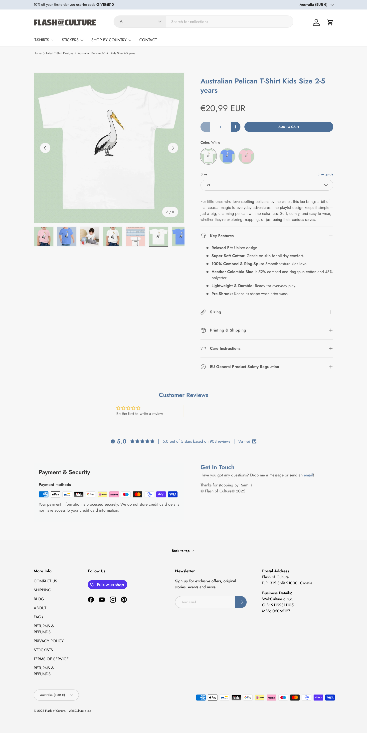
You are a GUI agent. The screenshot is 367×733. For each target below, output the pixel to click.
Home (37, 53)
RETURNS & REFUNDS (44, 629)
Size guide (325, 174)
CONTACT (148, 40)
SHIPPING (42, 590)
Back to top (181, 550)
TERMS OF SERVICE (51, 659)
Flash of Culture (55, 711)
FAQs (38, 617)
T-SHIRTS (41, 40)
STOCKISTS (43, 650)
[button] (330, 22)
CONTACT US (45, 581)
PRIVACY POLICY (49, 641)
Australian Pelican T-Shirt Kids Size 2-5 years (106, 53)
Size (203, 174)
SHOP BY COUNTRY (109, 40)
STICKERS (70, 40)
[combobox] (203, 21)
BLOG (39, 599)
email (308, 475)
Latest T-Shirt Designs (59, 53)
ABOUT (40, 608)
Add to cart (288, 126)
